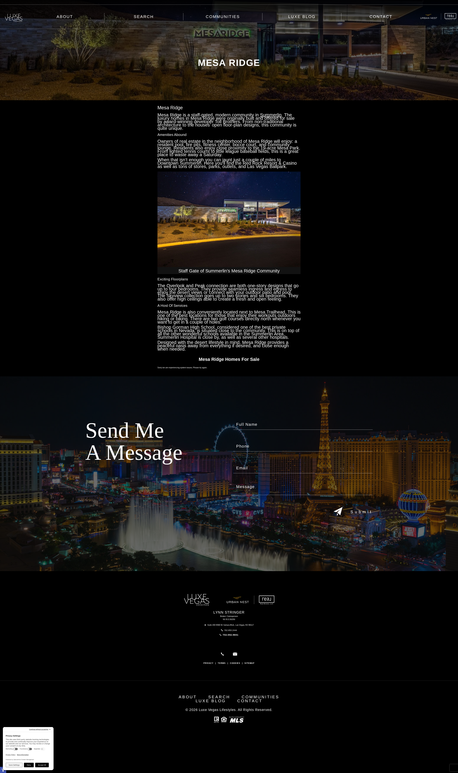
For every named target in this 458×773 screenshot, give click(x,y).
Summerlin (271, 114)
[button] (3, 770)
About (188, 697)
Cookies (235, 663)
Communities (223, 16)
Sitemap (249, 663)
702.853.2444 (230, 630)
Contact (381, 16)
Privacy (208, 663)
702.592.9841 (230, 635)
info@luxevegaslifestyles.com (235, 654)
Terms (222, 663)
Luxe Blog (301, 16)
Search (144, 16)
